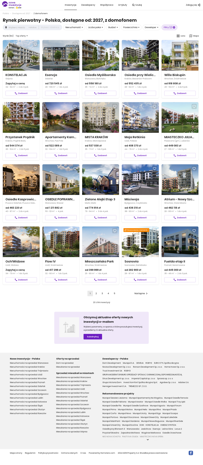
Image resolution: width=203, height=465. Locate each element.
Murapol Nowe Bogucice (152, 421)
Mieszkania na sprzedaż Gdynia (71, 431)
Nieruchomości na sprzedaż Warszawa (29, 363)
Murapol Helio (140, 409)
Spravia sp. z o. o (165, 378)
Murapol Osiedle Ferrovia (176, 397)
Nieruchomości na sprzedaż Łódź (26, 374)
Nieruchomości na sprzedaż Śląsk (26, 405)
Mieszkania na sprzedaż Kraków (71, 381)
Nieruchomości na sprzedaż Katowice (28, 401)
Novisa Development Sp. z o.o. (116, 366)
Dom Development (111, 363)
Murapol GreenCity (150, 417)
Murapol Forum (174, 405)
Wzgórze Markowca (151, 432)
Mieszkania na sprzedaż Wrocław (72, 392)
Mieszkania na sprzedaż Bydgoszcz (73, 408)
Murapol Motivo (125, 409)
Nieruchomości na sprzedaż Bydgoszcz (29, 394)
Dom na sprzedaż (65, 363)
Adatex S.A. (183, 382)
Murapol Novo (124, 413)
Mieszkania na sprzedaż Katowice (72, 416)
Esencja (156, 428)
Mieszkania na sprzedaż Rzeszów (72, 427)
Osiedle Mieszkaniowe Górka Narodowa (121, 440)
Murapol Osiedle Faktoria (114, 401)
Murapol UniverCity (111, 425)
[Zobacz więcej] (148, 439)
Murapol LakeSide (168, 417)
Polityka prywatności (48, 453)
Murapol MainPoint (111, 421)
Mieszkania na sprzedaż (68, 366)
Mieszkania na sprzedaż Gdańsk (72, 400)
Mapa (196, 35)
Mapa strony (16, 453)
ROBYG (149, 363)
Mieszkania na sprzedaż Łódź (70, 389)
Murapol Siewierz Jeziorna (114, 397)
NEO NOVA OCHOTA (111, 436)
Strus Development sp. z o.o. (116, 378)
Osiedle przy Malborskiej (153, 440)
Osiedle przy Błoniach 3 (113, 428)
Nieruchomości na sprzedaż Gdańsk (27, 386)
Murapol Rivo (155, 409)
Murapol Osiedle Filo (112, 405)
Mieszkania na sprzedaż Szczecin (72, 404)
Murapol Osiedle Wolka (156, 401)
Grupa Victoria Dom (112, 382)
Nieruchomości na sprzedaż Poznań (27, 382)
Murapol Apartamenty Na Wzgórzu (146, 397)
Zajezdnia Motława (130, 432)
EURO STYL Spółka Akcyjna (166, 363)
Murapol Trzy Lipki (176, 401)
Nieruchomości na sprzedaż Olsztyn (27, 409)
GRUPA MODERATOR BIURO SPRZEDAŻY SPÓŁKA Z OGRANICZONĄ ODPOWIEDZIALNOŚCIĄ (142, 374)
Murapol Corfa (109, 413)
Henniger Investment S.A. (114, 386)
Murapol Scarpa (170, 413)
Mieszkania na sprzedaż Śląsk (70, 420)
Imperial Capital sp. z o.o (143, 378)
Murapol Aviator (135, 401)
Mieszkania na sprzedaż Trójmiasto (73, 385)
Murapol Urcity (140, 413)
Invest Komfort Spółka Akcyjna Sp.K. (141, 382)
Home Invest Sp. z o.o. (174, 366)
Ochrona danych (69, 453)
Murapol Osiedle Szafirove (135, 405)
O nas (83, 453)
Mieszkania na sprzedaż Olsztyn (72, 424)
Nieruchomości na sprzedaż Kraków (27, 366)
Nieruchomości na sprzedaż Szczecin (28, 390)
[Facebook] (191, 453)
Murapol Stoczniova (129, 417)
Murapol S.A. (128, 363)
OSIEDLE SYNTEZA (168, 425)
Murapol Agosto (157, 405)
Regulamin (30, 453)
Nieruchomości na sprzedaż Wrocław (28, 378)
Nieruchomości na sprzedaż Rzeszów (28, 413)
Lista (183, 35)
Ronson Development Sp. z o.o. (147, 366)
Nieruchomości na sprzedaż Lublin (26, 397)
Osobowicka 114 (174, 440)
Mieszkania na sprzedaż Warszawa (73, 377)
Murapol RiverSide (174, 421)
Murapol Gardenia (130, 421)
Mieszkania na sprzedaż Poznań (72, 396)
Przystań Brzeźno (110, 432)
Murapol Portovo (110, 417)
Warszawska (133, 428)
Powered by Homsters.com (102, 453)
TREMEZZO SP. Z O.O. (138, 386)
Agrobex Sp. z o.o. (168, 382)
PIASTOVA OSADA (130, 436)
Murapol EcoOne (130, 425)
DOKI (142, 425)
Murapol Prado (170, 409)
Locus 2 (178, 428)
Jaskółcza (146, 428)
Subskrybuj (93, 336)
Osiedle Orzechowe (171, 432)
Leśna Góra (167, 428)
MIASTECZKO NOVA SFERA (151, 436)
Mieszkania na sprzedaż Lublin (71, 412)
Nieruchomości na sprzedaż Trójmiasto (29, 370)
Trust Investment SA (112, 370)
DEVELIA (139, 363)
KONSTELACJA (152, 425)
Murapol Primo (109, 409)
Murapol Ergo (154, 413)
